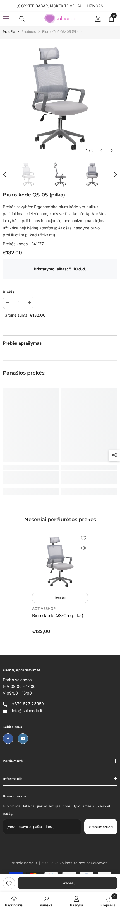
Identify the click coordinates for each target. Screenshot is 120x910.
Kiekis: (9, 292)
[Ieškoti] (22, 19)
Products (28, 32)
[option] (60, 99)
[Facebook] (8, 738)
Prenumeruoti (101, 827)
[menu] (6, 18)
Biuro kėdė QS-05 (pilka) (57, 615)
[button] (101, 150)
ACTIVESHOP (44, 608)
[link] (9, 883)
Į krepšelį (67, 883)
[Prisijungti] (98, 19)
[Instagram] (23, 738)
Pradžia (9, 32)
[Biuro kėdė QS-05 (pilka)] (60, 562)
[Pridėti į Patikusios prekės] (84, 538)
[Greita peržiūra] (84, 548)
